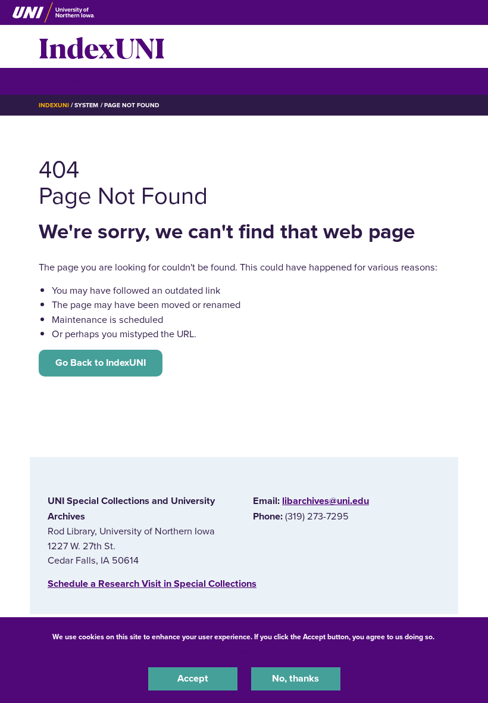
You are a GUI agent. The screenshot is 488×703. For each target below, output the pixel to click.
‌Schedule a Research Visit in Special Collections (152, 584)
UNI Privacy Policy (244, 652)
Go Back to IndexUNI (100, 363)
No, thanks (295, 679)
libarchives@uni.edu (325, 501)
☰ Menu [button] (60, 81)
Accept (192, 679)
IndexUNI (102, 46)
